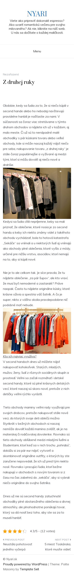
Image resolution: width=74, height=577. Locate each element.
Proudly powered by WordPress (25, 564)
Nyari (37, 14)
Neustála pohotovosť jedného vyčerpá (17, 546)
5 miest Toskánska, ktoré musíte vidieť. (58, 546)
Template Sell (29, 569)
